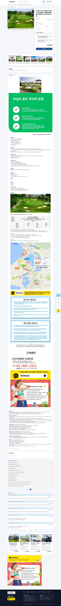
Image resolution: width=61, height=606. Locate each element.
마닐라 (12, 4)
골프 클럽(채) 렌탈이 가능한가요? (13, 464)
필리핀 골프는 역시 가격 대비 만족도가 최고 (18, 508)
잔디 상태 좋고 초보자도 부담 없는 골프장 (18, 501)
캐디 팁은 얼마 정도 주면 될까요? (13, 474)
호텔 (8, 4)
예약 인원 (37, 22)
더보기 (30, 530)
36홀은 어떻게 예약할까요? (12, 480)
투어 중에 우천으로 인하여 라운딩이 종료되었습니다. (16, 472)
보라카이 (16, 4)
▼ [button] (22, 4)
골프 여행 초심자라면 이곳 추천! (16, 494)
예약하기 (44, 48)
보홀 (31, 4)
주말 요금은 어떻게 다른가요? (13, 462)
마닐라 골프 (12, 7)
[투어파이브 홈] (12, 2)
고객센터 (48, 4)
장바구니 (44, 4)
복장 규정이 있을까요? (11, 478)
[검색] (44, 2)
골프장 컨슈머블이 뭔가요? (12, 476)
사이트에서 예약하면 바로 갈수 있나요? (14, 470)
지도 (15, 74)
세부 (27, 4)
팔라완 (24, 4)
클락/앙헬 (20, 4)
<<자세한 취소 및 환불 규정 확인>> (13, 448)
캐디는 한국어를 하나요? (12, 468)
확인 (30, 598)
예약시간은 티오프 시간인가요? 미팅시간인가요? (16, 486)
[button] (14, 57)
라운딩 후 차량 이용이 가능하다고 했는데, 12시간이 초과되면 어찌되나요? (20, 482)
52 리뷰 (51, 19)
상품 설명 (11, 74)
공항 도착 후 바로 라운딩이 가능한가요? (14, 466)
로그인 (53, 4)
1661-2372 (10, 596)
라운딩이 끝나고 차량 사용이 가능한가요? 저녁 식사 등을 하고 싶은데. (19, 484)
